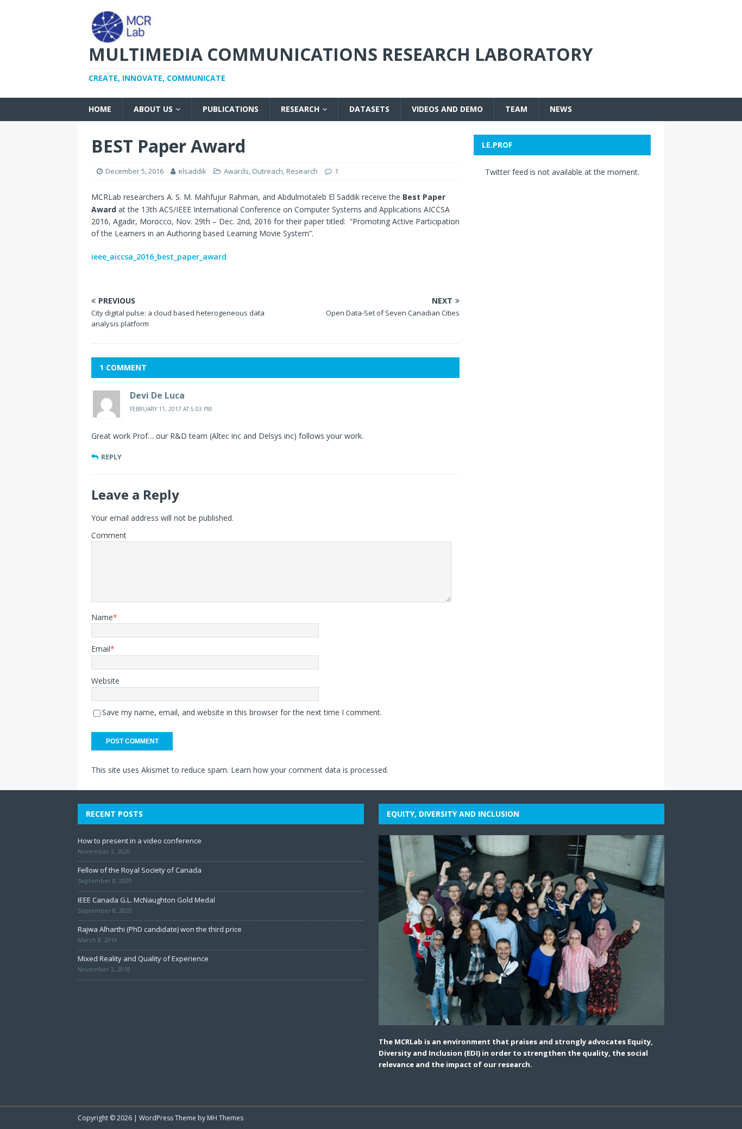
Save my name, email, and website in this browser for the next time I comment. (242, 712)
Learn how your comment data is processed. (309, 770)
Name (102, 617)
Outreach (267, 171)
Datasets (369, 109)
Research (300, 109)
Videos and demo (447, 109)
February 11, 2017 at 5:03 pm (171, 409)
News (561, 109)
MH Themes (225, 1117)
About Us (153, 109)
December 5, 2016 (134, 171)
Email (100, 649)
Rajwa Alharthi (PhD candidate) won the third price (160, 929)
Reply (111, 457)
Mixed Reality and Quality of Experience (143, 958)
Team (516, 109)
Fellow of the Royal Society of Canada (140, 870)
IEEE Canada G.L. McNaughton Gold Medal (146, 900)
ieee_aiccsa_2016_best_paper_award (159, 256)
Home (100, 109)
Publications (231, 109)
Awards (236, 171)
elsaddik (192, 171)
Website (105, 681)
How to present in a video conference (140, 841)
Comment (109, 535)
